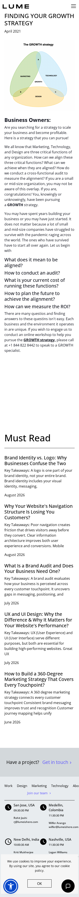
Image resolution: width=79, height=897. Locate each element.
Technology (59, 785)
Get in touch (55, 762)
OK (39, 883)
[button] (10, 886)
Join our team (37, 793)
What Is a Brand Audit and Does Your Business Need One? (38, 568)
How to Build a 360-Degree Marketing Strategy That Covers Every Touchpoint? (39, 679)
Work (8, 785)
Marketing (39, 785)
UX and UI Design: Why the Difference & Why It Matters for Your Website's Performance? (38, 620)
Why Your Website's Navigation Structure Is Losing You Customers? (38, 512)
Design (22, 785)
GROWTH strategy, (39, 340)
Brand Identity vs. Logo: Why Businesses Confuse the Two (35, 460)
